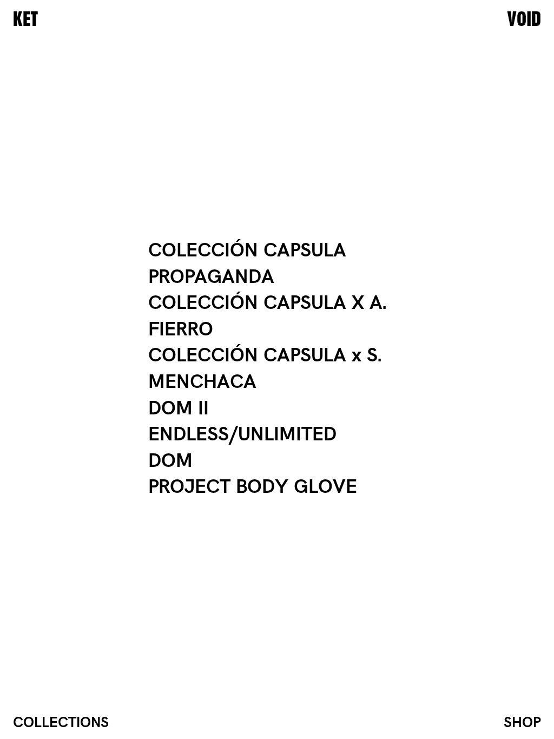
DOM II (178, 408)
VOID (524, 19)
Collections (61, 722)
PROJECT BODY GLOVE (252, 487)
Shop (522, 722)
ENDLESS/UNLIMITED (242, 434)
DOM (170, 461)
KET (25, 19)
